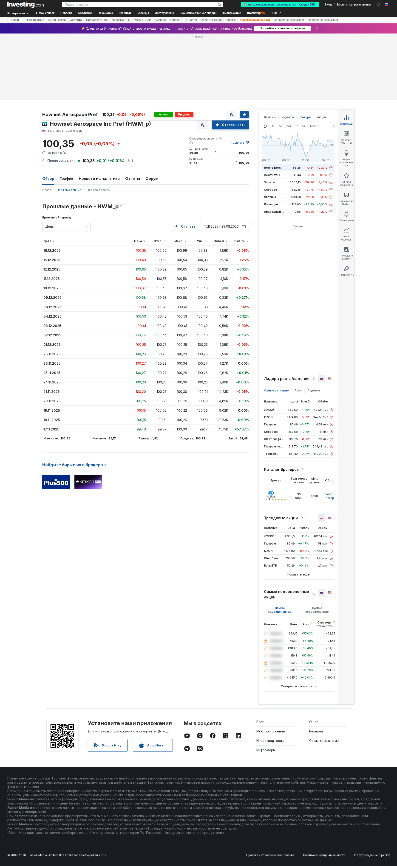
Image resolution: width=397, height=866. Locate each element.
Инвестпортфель (270, 741)
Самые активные (276, 390)
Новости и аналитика (99, 178)
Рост (298, 390)
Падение (313, 390)
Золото (269, 182)
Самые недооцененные (280, 609)
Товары (305, 117)
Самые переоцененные (317, 609)
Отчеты (132, 178)
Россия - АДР (142, 20)
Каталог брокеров (281, 469)
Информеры (265, 750)
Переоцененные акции (323, 20)
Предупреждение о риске (371, 855)
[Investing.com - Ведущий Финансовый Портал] (25, 4)
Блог (260, 722)
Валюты (270, 117)
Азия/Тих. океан (211, 20)
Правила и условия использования (270, 855)
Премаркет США (97, 20)
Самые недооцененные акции (286, 594)
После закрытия (61, 160)
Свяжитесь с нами (324, 741)
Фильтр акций (231, 13)
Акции (15, 20)
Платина (270, 197)
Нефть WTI (272, 175)
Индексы (288, 117)
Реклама (316, 731)
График (66, 178)
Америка (160, 20)
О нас (313, 722)
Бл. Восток (190, 20)
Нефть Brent (272, 167)
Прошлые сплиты (99, 190)
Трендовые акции (281, 518)
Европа (175, 20)
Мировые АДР (121, 20)
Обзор (46, 190)
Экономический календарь (198, 13)
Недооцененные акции (289, 20)
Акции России (57, 20)
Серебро (270, 189)
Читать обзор (329, 496)
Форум (151, 178)
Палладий (271, 204)
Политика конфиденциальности (323, 855)
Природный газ (275, 211)
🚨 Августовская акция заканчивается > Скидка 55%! (280, 4)
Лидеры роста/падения (286, 378)
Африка (231, 20)
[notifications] (378, 4)
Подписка (237, 142)
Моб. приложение (270, 731)
